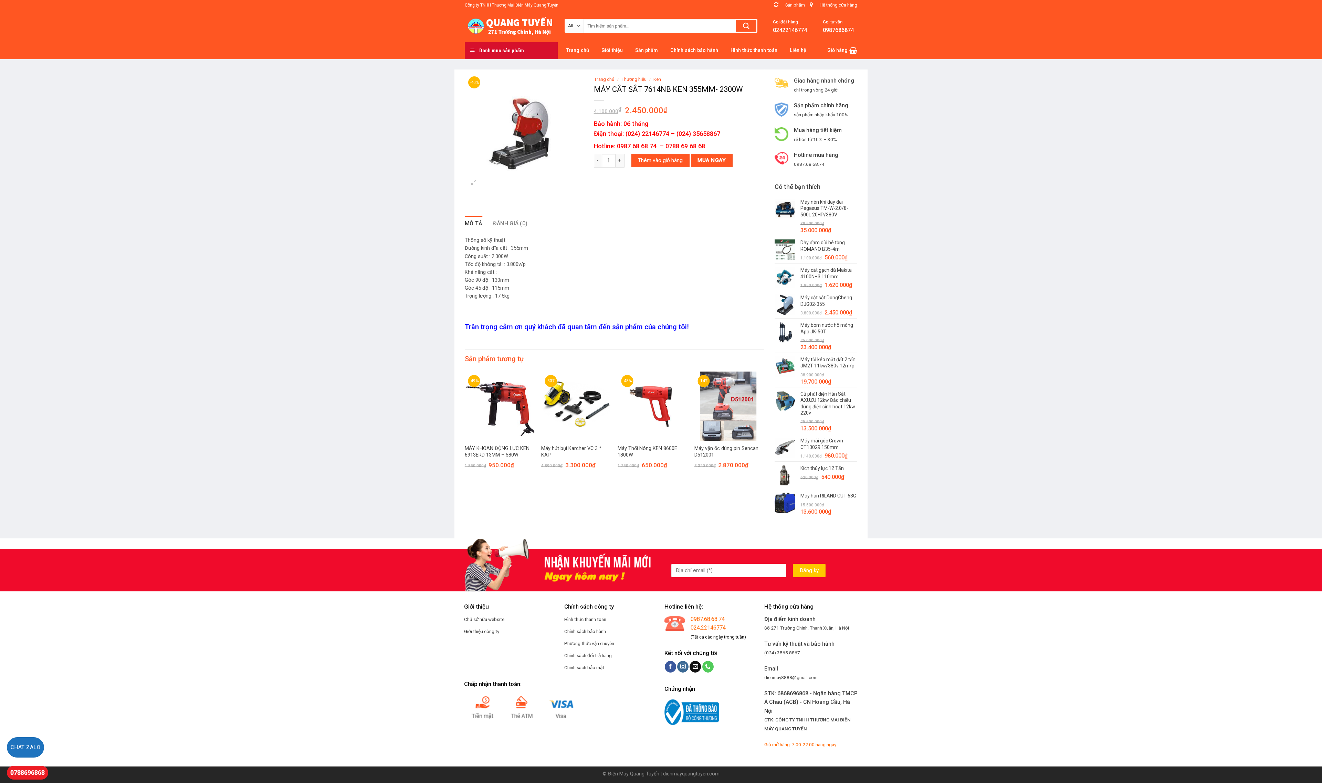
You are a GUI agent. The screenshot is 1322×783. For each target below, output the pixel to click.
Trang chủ (604, 79)
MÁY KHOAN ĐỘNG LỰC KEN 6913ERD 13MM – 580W (497, 452)
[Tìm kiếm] (746, 26)
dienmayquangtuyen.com (691, 774)
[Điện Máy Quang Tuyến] (509, 26)
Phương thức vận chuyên (589, 643)
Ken (657, 79)
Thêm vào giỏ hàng (660, 160)
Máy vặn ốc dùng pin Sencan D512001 (726, 452)
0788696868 (27, 772)
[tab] (474, 224)
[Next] (763, 426)
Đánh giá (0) (510, 223)
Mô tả (474, 223)
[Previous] (465, 426)
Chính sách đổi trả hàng (588, 655)
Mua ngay (711, 160)
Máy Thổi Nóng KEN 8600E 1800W (647, 452)
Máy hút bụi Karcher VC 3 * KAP (571, 452)
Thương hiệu (634, 79)
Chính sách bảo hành (585, 631)
